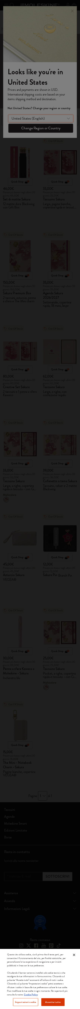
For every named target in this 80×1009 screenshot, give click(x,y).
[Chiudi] (74, 955)
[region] (40, 979)
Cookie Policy (31, 994)
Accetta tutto (53, 1002)
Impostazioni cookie (25, 1002)
